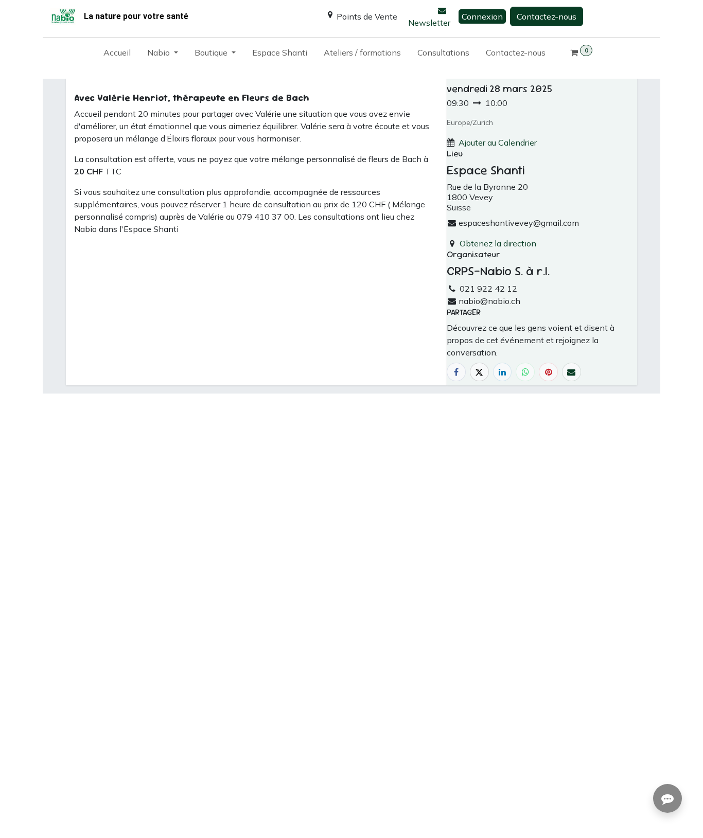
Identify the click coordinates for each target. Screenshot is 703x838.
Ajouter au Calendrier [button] (498, 142)
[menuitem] (117, 54)
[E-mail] (571, 372)
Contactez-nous (546, 16)
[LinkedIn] (502, 372)
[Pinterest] (548, 372)
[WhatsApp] (525, 372)
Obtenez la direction (498, 243)
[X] (479, 372)
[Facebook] (456, 372)
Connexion (482, 16)
